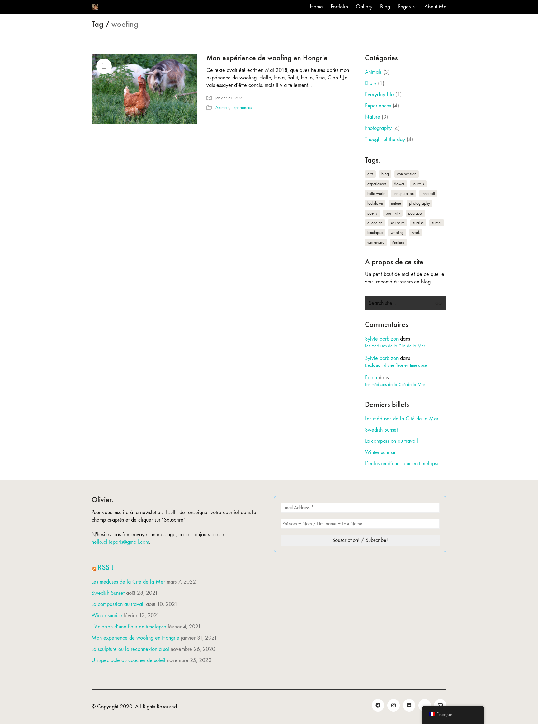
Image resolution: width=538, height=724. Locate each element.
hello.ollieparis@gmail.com (120, 542)
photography (419, 203)
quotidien (374, 222)
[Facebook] (378, 705)
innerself (428, 193)
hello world (376, 193)
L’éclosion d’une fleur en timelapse (396, 365)
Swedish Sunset (381, 430)
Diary (370, 83)
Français (445, 714)
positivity (393, 213)
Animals (222, 107)
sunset (436, 222)
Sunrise (418, 222)
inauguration (404, 193)
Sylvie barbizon (382, 339)
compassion (406, 174)
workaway (375, 242)
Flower (399, 184)
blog (385, 174)
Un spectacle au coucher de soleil (128, 660)
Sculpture (397, 222)
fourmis (418, 184)
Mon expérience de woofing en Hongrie (267, 58)
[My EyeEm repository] (424, 705)
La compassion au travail (391, 441)
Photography (378, 128)
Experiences (241, 107)
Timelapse (375, 232)
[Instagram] (393, 705)
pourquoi (415, 213)
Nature (372, 117)
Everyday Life (379, 94)
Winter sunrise (380, 452)
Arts (370, 174)
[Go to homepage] (95, 7)
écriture (398, 242)
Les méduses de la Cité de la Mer (395, 345)
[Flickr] (409, 705)
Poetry (372, 213)
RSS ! (105, 567)
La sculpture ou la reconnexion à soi (130, 649)
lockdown (375, 203)
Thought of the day (385, 139)
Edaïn (371, 377)
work (416, 232)
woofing (397, 232)
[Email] (440, 705)
